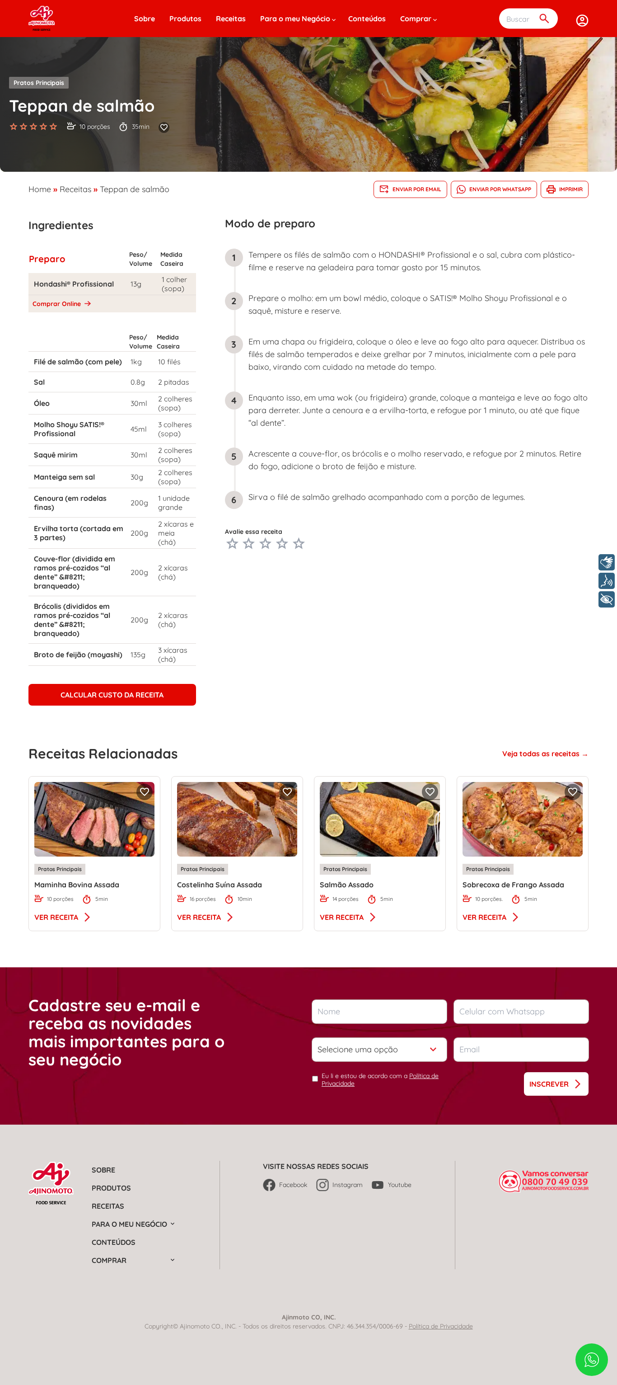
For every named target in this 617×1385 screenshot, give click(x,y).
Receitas (231, 18)
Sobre (144, 18)
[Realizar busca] (544, 18)
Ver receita (56, 917)
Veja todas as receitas (541, 753)
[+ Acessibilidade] (606, 599)
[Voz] (606, 581)
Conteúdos (367, 18)
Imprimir (571, 189)
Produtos (185, 18)
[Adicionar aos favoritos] (164, 127)
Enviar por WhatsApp (500, 189)
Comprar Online (58, 304)
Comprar (415, 18)
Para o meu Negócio (295, 18)
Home (39, 189)
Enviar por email (417, 189)
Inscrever (549, 1083)
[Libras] (606, 562)
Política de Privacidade (441, 1326)
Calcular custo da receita (112, 694)
